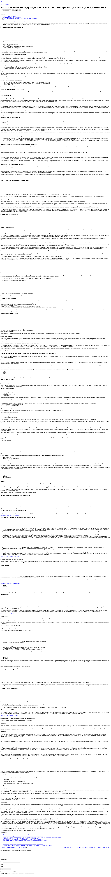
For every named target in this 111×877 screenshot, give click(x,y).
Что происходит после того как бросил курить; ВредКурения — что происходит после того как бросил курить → (85, 847)
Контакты (3, 875)
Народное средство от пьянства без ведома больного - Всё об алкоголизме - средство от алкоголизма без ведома (27, 845)
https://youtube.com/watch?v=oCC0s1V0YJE (10, 653)
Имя (2, 861)
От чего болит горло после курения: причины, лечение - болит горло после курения (21, 834)
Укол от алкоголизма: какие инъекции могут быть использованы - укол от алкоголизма (22, 841)
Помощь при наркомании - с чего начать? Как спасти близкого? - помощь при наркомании (23, 842)
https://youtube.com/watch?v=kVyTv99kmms (10, 664)
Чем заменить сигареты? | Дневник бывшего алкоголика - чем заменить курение (20, 838)
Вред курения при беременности (10, 16)
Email (2, 864)
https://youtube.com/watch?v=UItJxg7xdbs (9, 613)
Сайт (2, 866)
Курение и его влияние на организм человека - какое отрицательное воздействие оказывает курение (25, 840)
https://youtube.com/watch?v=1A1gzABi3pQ (10, 515)
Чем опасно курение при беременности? (12, 17)
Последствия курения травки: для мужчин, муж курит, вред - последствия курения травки (23, 844)
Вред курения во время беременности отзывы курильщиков (16, 20)
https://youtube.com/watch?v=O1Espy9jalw (9, 715)
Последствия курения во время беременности (13, 19)
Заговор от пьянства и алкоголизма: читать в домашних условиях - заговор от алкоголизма (23, 839)
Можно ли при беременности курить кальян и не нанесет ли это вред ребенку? (20, 18)
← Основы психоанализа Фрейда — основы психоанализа (13, 847)
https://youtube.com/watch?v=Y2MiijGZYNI (10, 556)
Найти (14, 871)
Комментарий (4, 859)
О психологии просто (7, 2)
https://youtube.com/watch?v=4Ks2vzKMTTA (10, 583)
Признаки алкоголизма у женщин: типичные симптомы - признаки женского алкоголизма (23, 836)
